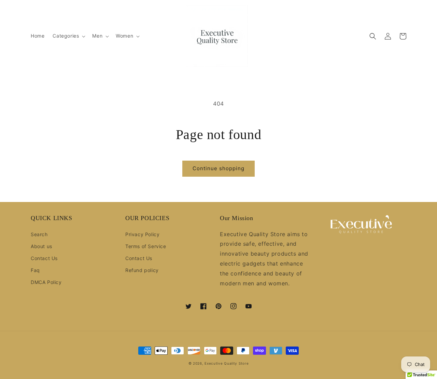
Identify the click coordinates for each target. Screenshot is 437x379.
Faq (35, 270)
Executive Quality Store (227, 363)
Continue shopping (218, 168)
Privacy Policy (142, 234)
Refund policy (142, 270)
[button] (68, 36)
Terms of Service (145, 246)
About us (41, 246)
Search (39, 234)
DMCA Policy (46, 282)
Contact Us (44, 258)
